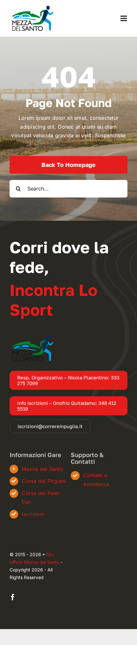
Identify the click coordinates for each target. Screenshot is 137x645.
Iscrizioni (33, 514)
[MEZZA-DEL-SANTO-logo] (32, 8)
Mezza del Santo (42, 469)
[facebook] (13, 597)
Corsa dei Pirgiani (44, 481)
